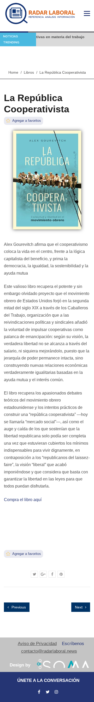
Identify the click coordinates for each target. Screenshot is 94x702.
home (13, 72)
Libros (29, 72)
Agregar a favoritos (26, 121)
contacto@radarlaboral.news (49, 651)
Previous (18, 607)
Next (79, 607)
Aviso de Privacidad (37, 643)
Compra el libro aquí (23, 499)
